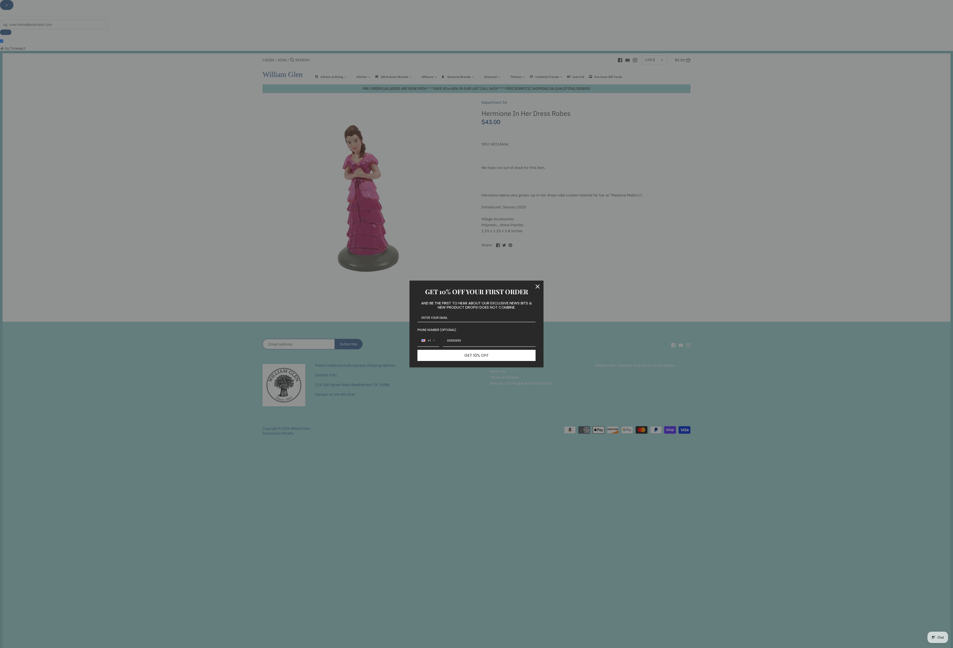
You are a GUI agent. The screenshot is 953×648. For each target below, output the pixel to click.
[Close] (538, 286)
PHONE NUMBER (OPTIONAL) (436, 330)
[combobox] (428, 341)
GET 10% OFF (476, 355)
